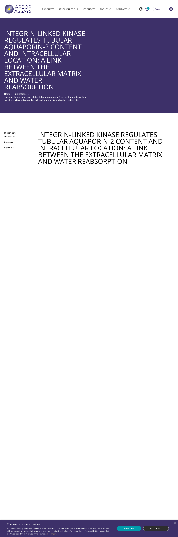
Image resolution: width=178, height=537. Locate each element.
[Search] (171, 9)
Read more (52, 534)
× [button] (175, 523)
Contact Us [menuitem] (123, 9)
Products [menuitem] (48, 9)
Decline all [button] (156, 528)
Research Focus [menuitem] (68, 9)
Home (7, 93)
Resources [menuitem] (88, 9)
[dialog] (89, 528)
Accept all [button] (129, 528)
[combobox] (163, 9)
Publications (20, 93)
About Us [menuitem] (106, 9)
